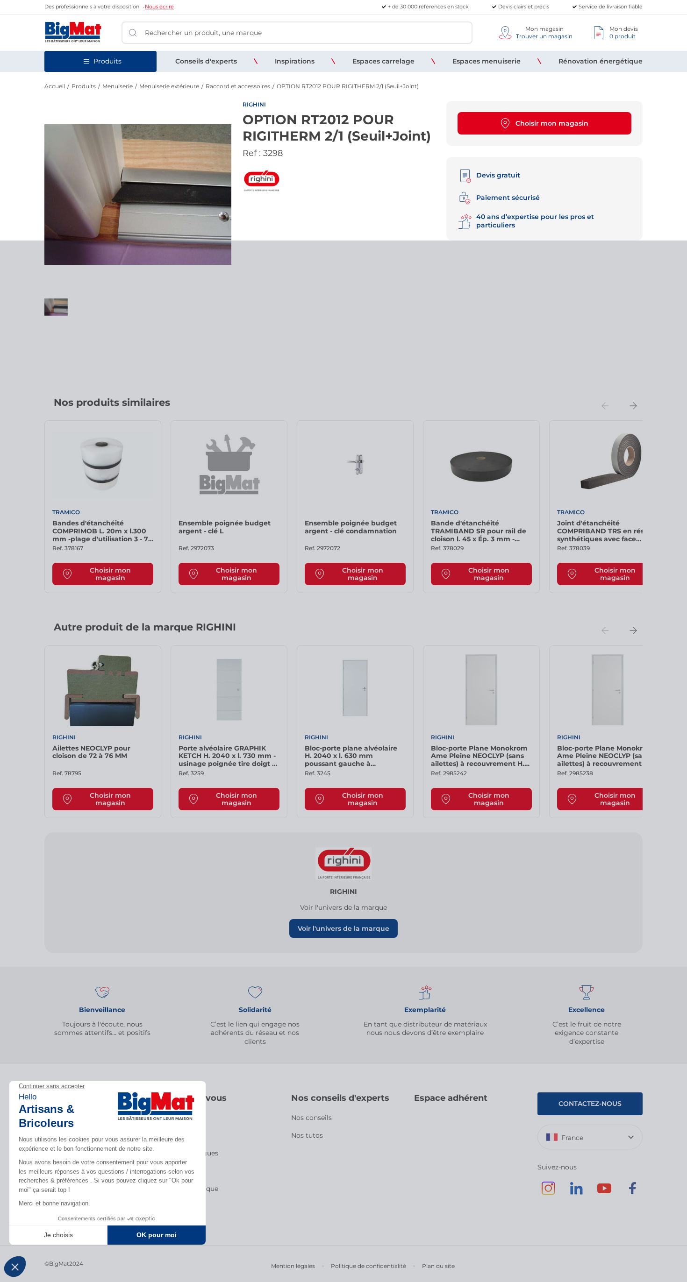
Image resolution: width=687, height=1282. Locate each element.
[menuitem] (206, 61)
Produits (84, 86)
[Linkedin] (576, 1193)
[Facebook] (632, 1193)
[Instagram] (548, 1193)
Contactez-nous (590, 1103)
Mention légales (293, 1265)
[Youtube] (604, 1193)
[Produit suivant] (633, 406)
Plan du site (438, 1265)
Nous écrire (159, 6)
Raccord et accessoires (238, 86)
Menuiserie (117, 86)
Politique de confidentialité (368, 1265)
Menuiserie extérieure (169, 86)
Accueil (54, 86)
